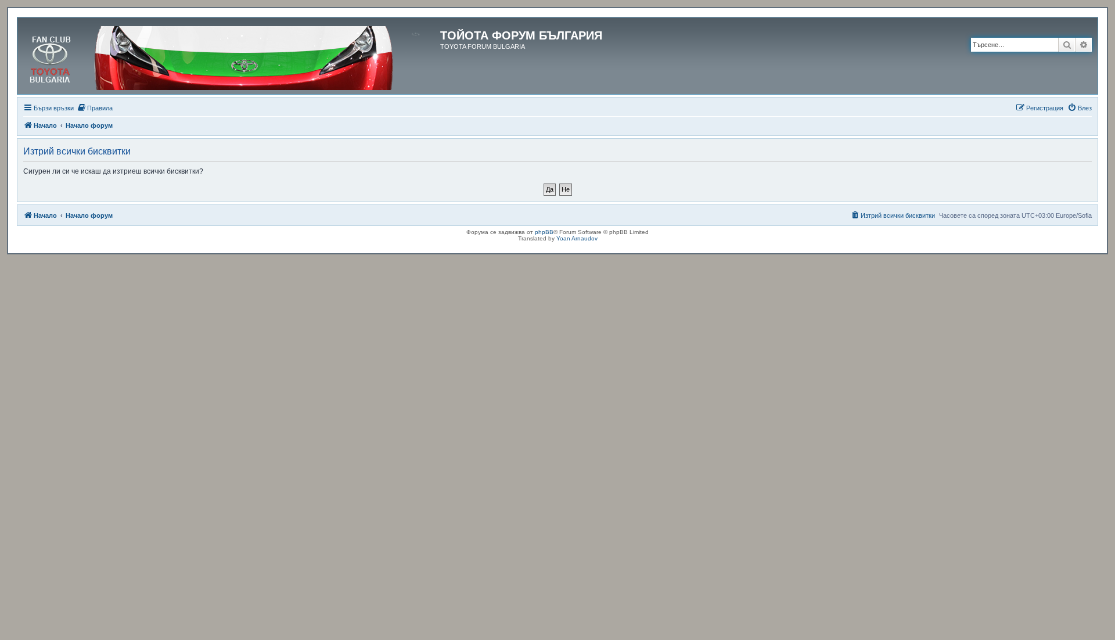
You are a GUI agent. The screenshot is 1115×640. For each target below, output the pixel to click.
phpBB (544, 232)
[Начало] (230, 55)
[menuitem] (95, 108)
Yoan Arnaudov (577, 238)
